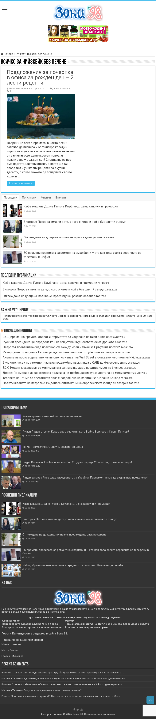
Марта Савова (10, 650)
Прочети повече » (20, 183)
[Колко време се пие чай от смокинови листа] (11, 420)
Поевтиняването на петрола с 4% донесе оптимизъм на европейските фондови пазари (65, 383)
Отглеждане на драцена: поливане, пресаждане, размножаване (69, 237)
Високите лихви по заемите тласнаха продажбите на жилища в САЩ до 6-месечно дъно (65, 362)
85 (39, 420)
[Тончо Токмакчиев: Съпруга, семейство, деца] (11, 451)
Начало (8, 53)
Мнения (46, 197)
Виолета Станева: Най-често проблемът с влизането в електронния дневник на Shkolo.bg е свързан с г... (63, 684)
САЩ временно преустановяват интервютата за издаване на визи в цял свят (57, 337)
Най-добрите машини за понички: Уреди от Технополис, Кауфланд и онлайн (72, 565)
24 (39, 466)
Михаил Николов (11, 644)
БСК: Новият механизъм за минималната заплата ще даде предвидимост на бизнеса (63, 367)
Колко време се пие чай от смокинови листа (52, 416)
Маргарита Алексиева (20, 88)
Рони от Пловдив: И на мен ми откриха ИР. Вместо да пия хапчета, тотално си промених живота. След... (62, 696)
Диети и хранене (61, 88)
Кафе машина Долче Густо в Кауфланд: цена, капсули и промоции (71, 206)
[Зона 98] (78, 12)
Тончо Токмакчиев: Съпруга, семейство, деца (52, 446)
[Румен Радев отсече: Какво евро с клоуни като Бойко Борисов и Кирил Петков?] (11, 436)
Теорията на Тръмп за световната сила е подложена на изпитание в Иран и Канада (61, 378)
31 (39, 451)
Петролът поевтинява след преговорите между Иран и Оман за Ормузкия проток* (61, 347)
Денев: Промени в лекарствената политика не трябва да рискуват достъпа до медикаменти (69, 373)
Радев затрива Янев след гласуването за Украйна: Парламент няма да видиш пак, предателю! (84, 477)
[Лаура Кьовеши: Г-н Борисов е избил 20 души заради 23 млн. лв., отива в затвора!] (11, 466)
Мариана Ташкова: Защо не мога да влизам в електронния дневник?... (42, 690)
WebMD (69, 620)
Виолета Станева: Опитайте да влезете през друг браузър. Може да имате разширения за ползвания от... (63, 672)
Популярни (29, 197)
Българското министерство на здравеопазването (33, 627)
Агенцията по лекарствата (81, 627)
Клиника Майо (11, 620)
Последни (10, 197)
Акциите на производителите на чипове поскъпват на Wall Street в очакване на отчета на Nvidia (70, 357)
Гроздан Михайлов (13, 656)
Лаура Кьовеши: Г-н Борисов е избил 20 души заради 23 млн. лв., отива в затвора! (77, 462)
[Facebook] (74, 709)
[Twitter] (77, 709)
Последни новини (18, 330)
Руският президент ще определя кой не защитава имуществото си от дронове (59, 342)
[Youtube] (81, 709)
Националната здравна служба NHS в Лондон (30, 624)
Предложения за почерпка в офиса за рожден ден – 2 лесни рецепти (40, 77)
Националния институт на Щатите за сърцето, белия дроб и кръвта (107, 624)
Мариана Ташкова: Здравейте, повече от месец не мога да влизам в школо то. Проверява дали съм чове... (64, 678)
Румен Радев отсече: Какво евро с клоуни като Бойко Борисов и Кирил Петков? (75, 431)
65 (39, 435)
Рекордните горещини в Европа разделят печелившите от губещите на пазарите (60, 352)
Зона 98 (62, 633)
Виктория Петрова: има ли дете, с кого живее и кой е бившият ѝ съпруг (75, 222)
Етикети (61, 197)
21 (39, 481)
